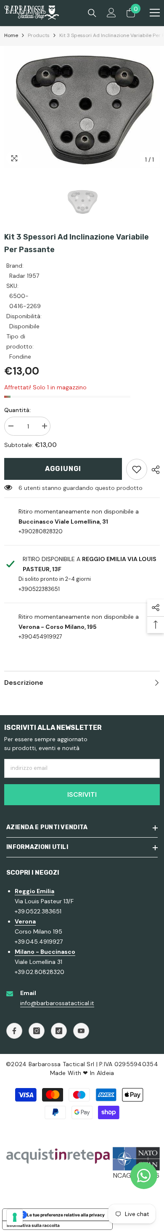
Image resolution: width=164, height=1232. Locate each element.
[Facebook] (14, 1031)
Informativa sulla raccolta (33, 1225)
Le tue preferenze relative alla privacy (66, 1214)
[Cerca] (92, 13)
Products (39, 35)
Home (11, 35)
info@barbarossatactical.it (57, 1003)
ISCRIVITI (82, 794)
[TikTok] (59, 1031)
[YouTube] (81, 1031)
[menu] (155, 13)
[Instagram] (37, 1031)
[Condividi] (153, 470)
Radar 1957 (24, 275)
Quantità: (17, 410)
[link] (136, 469)
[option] (82, 107)
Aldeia (105, 1073)
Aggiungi (63, 469)
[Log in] (111, 12)
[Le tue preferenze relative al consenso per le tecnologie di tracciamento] (15, 1217)
